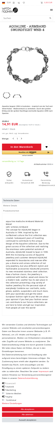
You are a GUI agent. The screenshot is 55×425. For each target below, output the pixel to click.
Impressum (44, 371)
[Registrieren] (18, 2)
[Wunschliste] (23, 2)
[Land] (4, 2)
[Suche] (50, 18)
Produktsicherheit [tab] (11, 211)
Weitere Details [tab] (10, 206)
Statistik (10, 386)
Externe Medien (13, 393)
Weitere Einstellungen (12, 403)
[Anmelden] (13, 2)
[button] (27, 153)
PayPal (9, 397)
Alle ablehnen (27, 414)
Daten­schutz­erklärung (28, 378)
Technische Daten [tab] (11, 200)
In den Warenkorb (22, 147)
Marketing (11, 390)
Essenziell (11, 383)
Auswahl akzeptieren (27, 420)
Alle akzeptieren (27, 409)
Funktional (11, 400)
